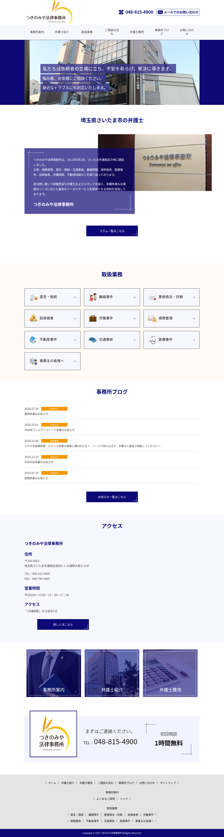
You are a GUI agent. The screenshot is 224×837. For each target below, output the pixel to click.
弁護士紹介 (62, 32)
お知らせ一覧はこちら (112, 497)
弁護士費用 (137, 32)
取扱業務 (87, 32)
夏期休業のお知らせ (36, 414)
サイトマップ (168, 782)
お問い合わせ (187, 31)
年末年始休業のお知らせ (38, 462)
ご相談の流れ (112, 31)
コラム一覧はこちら (112, 231)
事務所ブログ (162, 31)
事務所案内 (37, 32)
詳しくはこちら (63, 624)
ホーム (52, 782)
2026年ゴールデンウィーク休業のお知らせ (49, 430)
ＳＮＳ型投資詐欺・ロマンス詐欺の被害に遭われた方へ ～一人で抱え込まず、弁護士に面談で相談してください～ (92, 446)
